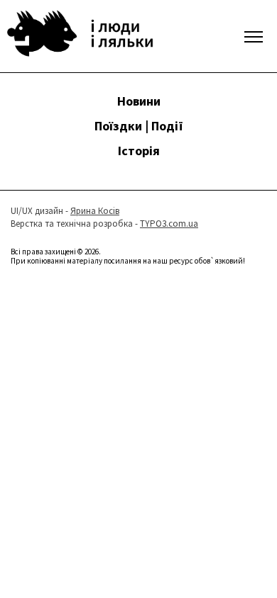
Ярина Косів (94, 211)
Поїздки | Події (138, 126)
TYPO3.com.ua (169, 224)
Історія (139, 150)
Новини (139, 101)
